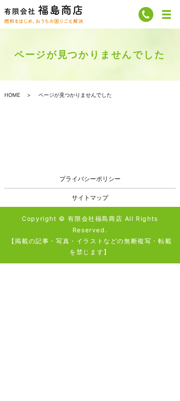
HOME (12, 95)
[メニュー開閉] (166, 14)
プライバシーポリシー (90, 178)
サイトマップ (90, 197)
